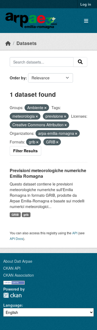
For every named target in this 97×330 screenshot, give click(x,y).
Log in (85, 4)
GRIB (15, 215)
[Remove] (45, 108)
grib (26, 215)
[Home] (8, 43)
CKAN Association (18, 275)
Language (12, 305)
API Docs (16, 238)
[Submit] (80, 62)
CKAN (12, 295)
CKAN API (11, 268)
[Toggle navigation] (86, 21)
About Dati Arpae (17, 261)
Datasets (26, 43)
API (74, 233)
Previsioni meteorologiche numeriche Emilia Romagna (48, 173)
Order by (18, 77)
